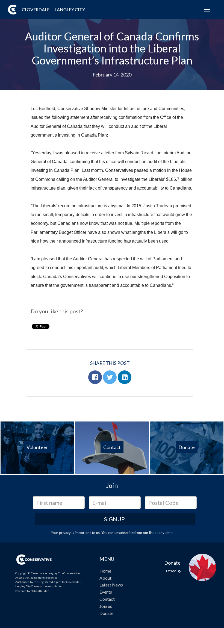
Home (105, 570)
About (105, 577)
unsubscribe (124, 532)
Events (105, 591)
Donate (106, 613)
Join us (105, 606)
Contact (107, 599)
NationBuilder (39, 590)
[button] (95, 377)
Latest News (111, 584)
